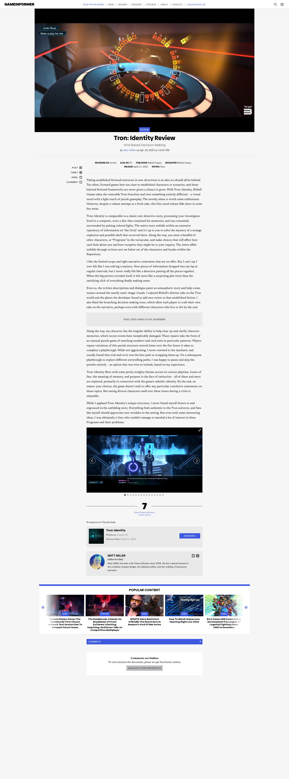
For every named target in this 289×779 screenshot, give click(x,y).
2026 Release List (196, 4)
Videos (164, 4)
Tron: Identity (116, 530)
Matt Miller (129, 150)
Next (246, 607)
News (111, 4)
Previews (137, 4)
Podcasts (177, 4)
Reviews (122, 4)
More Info (190, 535)
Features (151, 4)
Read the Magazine (93, 4)
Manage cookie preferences (144, 668)
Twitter (197, 555)
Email (193, 555)
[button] (199, 430)
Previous (42, 607)
